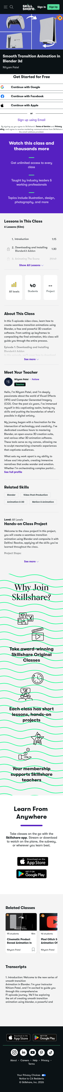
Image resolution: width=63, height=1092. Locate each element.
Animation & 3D (15, 501)
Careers (24, 1060)
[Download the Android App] (45, 1037)
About (13, 1060)
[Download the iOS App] (18, 1037)
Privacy (45, 1060)
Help (35, 1060)
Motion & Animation (43, 501)
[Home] (29, 7)
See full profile (13, 472)
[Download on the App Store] (31, 861)
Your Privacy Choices (28, 1075)
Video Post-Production (35, 494)
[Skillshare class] (21, 922)
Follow (35, 379)
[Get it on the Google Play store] (31, 874)
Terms (31, 1063)
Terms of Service (43, 126)
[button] (6, 7)
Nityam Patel (11, 67)
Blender (11, 494)
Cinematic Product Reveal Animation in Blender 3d (19, 943)
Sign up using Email (31, 120)
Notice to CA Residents (31, 1078)
